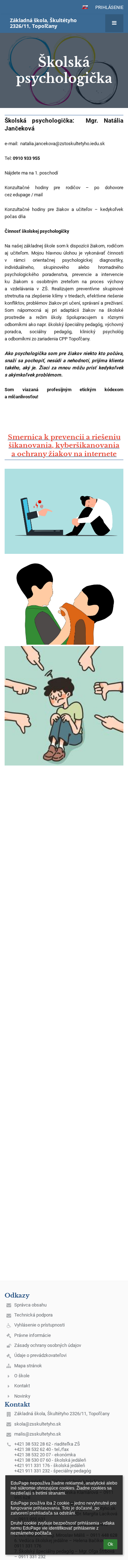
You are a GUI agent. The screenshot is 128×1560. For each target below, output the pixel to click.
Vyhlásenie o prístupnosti (39, 1325)
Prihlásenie (109, 7)
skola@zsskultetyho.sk (37, 1424)
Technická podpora (33, 1315)
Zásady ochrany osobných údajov (47, 1345)
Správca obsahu (30, 1305)
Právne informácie (32, 1335)
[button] (85, 7)
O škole (22, 1375)
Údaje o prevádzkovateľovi (40, 1355)
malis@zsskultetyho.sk (37, 1434)
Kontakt (22, 1385)
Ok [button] (110, 1544)
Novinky (22, 1396)
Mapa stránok (28, 1365)
